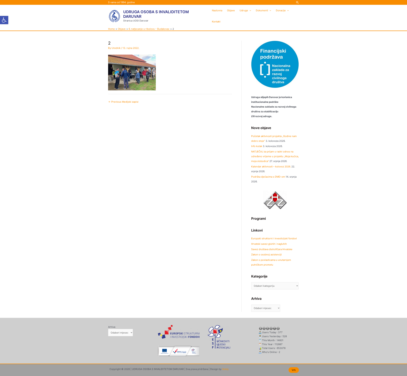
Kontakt (216, 21)
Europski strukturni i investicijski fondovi (274, 238)
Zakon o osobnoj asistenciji (266, 254)
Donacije (281, 10)
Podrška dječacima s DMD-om (268, 176)
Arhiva (111, 326)
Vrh (294, 370)
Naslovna (217, 10)
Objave (231, 10)
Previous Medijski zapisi (123, 101)
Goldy (225, 369)
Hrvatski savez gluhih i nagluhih (269, 243)
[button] (4, 20)
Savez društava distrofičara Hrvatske (271, 249)
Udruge (244, 10)
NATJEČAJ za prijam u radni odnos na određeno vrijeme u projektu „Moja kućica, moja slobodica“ (275, 156)
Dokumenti (262, 10)
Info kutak (256, 146)
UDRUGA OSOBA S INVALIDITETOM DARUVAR (156, 14)
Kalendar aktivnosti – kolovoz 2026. (271, 166)
